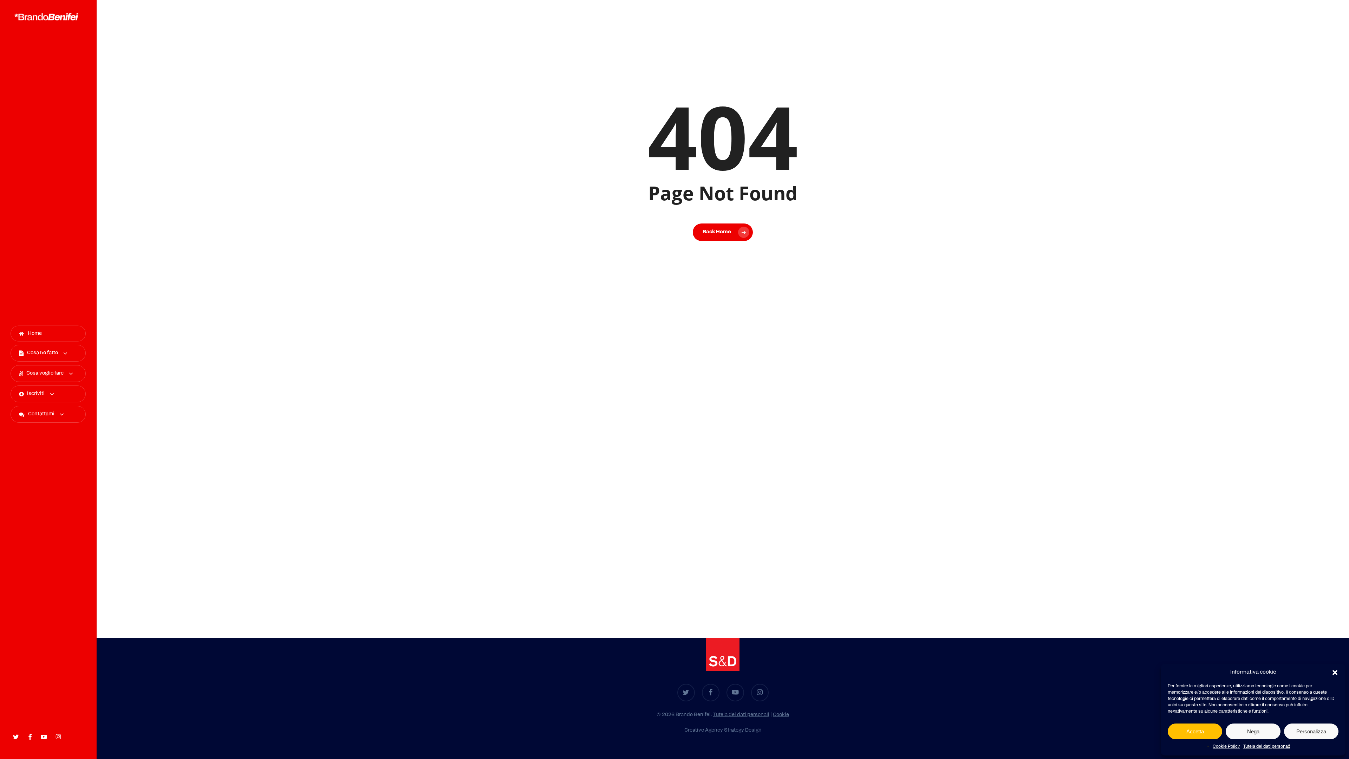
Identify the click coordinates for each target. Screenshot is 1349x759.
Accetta (1195, 731)
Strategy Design (743, 730)
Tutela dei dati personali (1266, 747)
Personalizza (1311, 731)
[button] (1334, 672)
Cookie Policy (1226, 747)
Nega (1253, 731)
